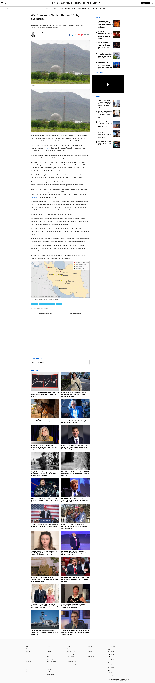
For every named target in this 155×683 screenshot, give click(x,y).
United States (91, 656)
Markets (61, 8)
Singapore (90, 651)
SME (73, 8)
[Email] (84, 34)
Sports (27, 669)
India (89, 648)
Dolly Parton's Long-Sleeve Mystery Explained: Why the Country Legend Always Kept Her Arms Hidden (44, 579)
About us (69, 646)
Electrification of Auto (51, 654)
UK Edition (148, 8)
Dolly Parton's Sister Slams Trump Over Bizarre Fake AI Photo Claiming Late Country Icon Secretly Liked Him (44, 605)
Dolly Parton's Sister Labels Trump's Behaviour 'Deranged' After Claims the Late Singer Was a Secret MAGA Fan (44, 447)
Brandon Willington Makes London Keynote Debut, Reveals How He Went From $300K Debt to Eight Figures (105, 134)
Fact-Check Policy (71, 664)
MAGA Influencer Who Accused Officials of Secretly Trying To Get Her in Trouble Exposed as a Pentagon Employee (44, 552)
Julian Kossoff (42, 33)
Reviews (112, 8)
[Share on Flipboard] (78, 34)
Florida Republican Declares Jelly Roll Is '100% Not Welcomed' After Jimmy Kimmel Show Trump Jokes (104, 45)
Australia (90, 646)
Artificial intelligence (51, 661)
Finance (48, 656)
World (47, 8)
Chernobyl (34, 197)
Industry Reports (50, 674)
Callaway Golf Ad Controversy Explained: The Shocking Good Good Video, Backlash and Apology (45, 394)
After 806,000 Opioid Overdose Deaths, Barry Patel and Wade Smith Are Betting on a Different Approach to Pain (105, 104)
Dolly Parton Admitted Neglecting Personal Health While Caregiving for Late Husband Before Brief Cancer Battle (44, 473)
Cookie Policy (70, 656)
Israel (49, 148)
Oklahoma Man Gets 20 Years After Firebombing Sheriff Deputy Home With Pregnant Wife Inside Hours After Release (105, 24)
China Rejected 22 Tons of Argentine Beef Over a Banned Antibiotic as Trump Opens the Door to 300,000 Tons (75, 500)
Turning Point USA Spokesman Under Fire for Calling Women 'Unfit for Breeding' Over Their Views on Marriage (75, 632)
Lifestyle (105, 8)
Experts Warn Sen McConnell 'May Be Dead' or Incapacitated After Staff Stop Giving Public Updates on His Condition (75, 420)
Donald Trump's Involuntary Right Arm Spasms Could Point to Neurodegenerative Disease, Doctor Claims (74, 552)
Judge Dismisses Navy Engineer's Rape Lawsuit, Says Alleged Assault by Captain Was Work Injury (45, 632)
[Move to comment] (88, 34)
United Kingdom (91, 654)
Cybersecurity (49, 659)
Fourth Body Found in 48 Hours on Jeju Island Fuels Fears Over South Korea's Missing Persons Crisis (73, 394)
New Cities (49, 669)
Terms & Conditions (71, 651)
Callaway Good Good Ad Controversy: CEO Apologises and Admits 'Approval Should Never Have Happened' (74, 447)
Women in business (51, 664)
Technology (28, 661)
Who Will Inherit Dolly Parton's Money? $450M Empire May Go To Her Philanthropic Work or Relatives (75, 473)
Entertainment (97, 8)
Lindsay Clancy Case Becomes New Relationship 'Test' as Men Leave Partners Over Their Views (74, 526)
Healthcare (49, 651)
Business (67, 8)
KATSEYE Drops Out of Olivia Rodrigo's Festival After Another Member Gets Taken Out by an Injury (105, 35)
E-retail (48, 646)
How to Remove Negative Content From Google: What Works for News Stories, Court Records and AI (105, 114)
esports (48, 666)
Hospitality (48, 648)
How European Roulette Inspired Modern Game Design (104, 143)
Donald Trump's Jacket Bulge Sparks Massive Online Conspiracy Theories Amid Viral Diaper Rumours (75, 579)
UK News (54, 8)
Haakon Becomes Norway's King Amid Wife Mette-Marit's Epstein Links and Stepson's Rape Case (105, 65)
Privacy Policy (70, 654)
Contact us (69, 648)
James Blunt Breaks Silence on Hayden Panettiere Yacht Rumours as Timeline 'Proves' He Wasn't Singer (73, 605)
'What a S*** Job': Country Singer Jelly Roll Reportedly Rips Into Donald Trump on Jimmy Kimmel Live (45, 500)
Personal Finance (81, 8)
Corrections (69, 659)
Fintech (48, 671)
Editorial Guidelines (75, 313)
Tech (89, 8)
